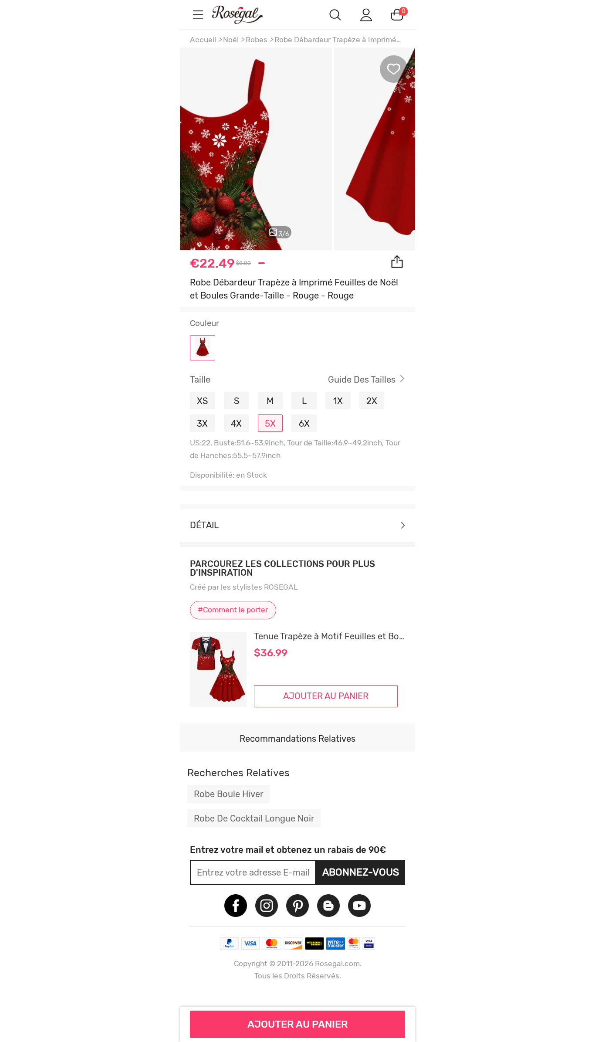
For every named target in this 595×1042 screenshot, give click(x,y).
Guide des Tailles (362, 379)
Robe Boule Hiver (229, 794)
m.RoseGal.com (245, 14)
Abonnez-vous (360, 872)
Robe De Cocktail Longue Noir (254, 818)
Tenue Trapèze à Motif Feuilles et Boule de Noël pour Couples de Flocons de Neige (329, 636)
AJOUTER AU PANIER (297, 1024)
